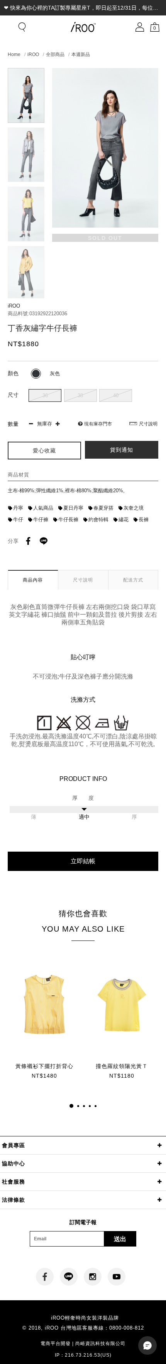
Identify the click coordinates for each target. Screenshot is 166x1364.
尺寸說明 (148, 424)
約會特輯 (98, 519)
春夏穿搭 (103, 508)
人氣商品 (43, 508)
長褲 (144, 519)
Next (26, 291)
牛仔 (18, 519)
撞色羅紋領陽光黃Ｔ (122, 1066)
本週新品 (80, 54)
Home (14, 54)
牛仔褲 (40, 519)
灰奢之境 (134, 508)
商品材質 (18, 475)
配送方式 (133, 580)
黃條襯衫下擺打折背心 (44, 1066)
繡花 (124, 519)
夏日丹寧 (73, 508)
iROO (33, 54)
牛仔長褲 (68, 519)
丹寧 (18, 508)
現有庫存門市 (98, 424)
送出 (120, 1239)
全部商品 (55, 54)
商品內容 (33, 580)
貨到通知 (121, 450)
